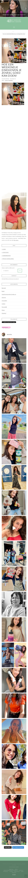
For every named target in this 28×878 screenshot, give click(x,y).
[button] (14, 27)
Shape (3, 310)
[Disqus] (14, 125)
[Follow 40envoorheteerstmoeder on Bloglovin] (6, 327)
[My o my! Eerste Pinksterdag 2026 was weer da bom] (14, 528)
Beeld (3, 291)
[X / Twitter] (14, 874)
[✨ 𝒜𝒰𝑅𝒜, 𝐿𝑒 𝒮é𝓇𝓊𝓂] (14, 629)
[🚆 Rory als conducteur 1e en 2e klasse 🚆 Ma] (14, 350)
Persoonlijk (4, 307)
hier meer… (16, 240)
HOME (4, 249)
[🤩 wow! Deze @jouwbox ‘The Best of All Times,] (14, 376)
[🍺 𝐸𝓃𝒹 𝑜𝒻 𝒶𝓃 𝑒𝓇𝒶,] (14, 553)
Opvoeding (4, 300)
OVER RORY (6, 252)
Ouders (3, 303)
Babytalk (4, 288)
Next (25, 8)
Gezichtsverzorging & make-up (9, 294)
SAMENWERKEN (7, 255)
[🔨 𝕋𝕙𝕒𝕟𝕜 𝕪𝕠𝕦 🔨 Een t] (14, 781)
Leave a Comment (9, 80)
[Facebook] (13, 874)
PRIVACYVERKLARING (8, 258)
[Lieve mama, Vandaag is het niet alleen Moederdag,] (14, 604)
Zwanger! (4, 313)
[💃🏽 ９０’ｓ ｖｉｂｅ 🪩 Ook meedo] (14, 807)
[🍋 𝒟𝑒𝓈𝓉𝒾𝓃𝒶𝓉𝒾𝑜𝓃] (14, 452)
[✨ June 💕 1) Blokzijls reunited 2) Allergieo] (14, 401)
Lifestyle (4, 297)
